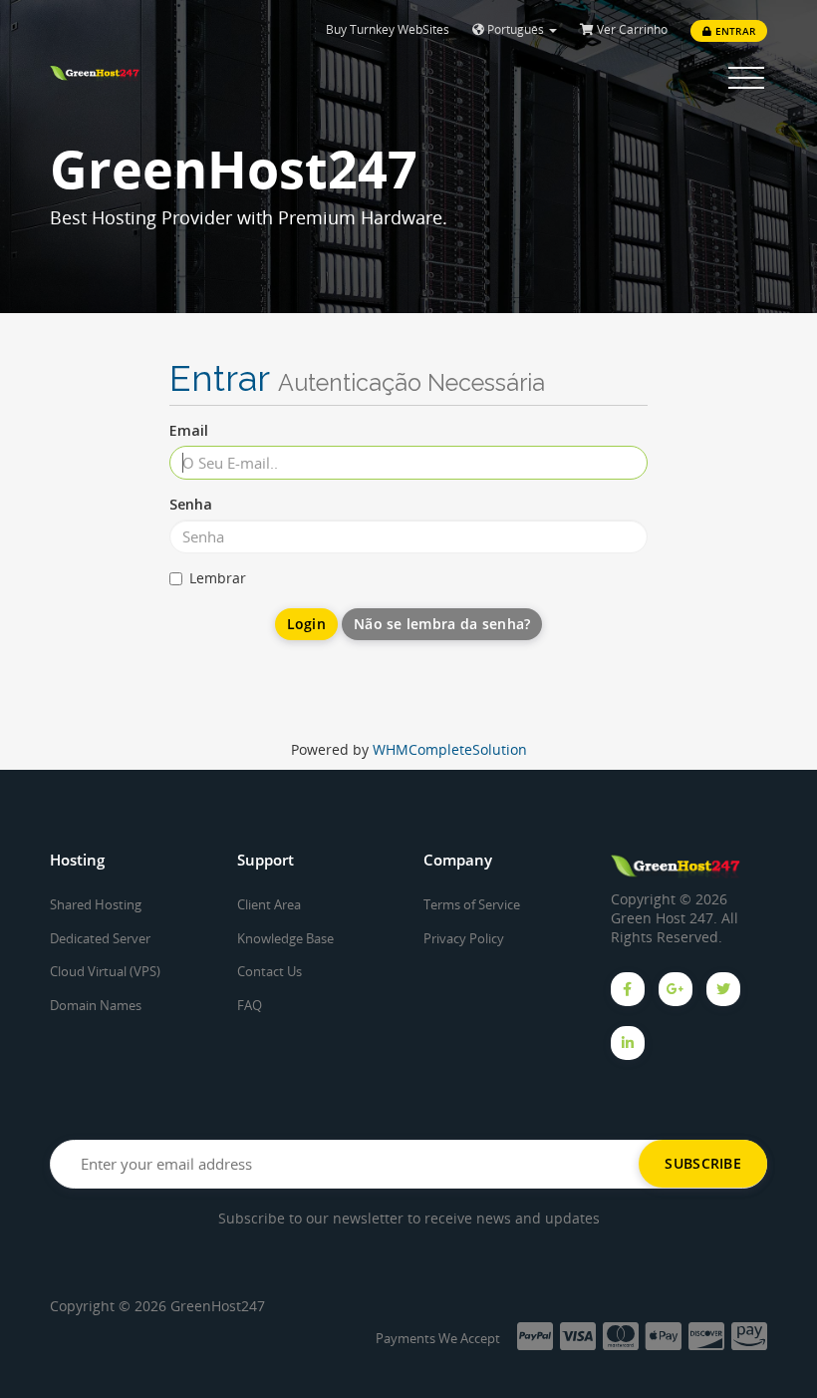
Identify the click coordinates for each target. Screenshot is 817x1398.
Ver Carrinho (631, 29)
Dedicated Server (100, 938)
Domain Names (95, 1005)
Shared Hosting (95, 904)
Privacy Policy (463, 938)
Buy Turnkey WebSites (387, 29)
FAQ (249, 1005)
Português (515, 29)
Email (188, 430)
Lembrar (217, 577)
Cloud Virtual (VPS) (105, 971)
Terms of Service (471, 904)
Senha (190, 504)
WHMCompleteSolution (450, 749)
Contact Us (269, 971)
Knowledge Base (285, 938)
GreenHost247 (217, 1305)
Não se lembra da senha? (442, 623)
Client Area (269, 904)
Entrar (733, 31)
